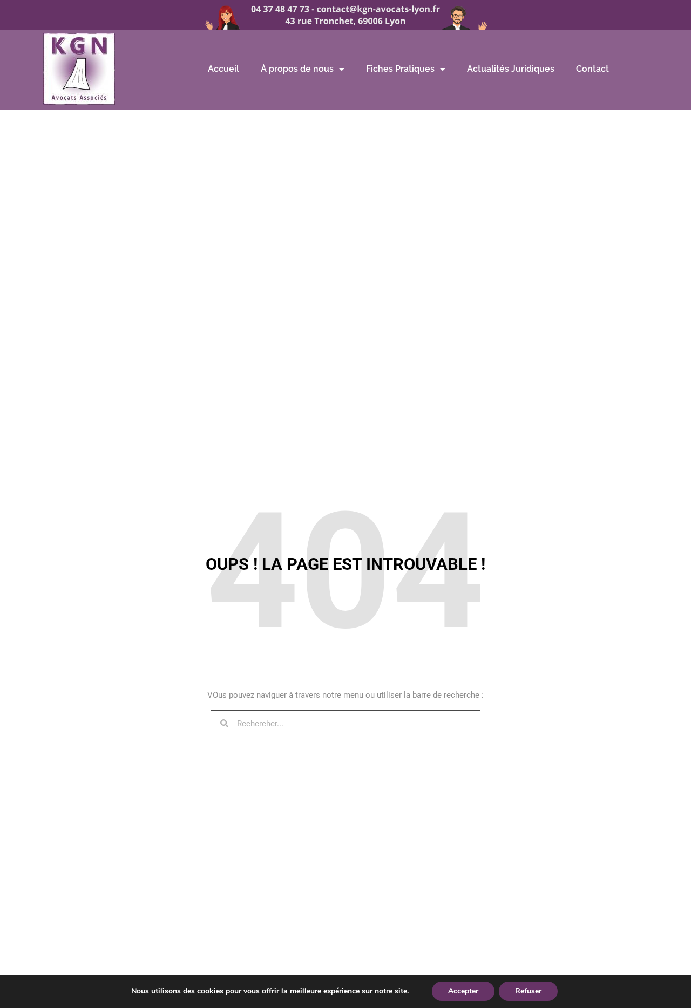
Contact (592, 69)
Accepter (463, 991)
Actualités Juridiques (510, 69)
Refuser (528, 991)
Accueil (223, 69)
